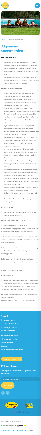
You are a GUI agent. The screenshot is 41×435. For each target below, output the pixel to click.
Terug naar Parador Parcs (12, 359)
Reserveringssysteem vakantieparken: (14, 430)
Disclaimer (4, 346)
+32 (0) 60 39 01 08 (10, 328)
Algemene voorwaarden (9, 339)
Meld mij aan (8, 385)
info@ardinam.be (9, 331)
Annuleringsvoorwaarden (9, 335)
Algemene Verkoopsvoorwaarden (12, 350)
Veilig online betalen (9, 426)
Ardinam (6, 5)
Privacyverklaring (7, 343)
